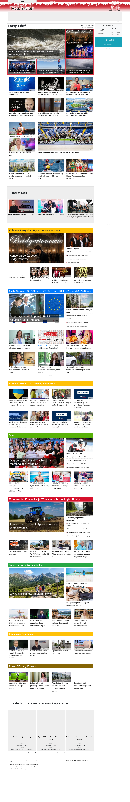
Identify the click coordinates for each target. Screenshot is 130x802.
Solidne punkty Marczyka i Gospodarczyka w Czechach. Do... (16, 478)
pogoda (68, 751)
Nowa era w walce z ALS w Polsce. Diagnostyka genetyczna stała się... (83, 415)
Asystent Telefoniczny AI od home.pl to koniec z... (61, 545)
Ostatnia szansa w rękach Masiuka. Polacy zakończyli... (39, 476)
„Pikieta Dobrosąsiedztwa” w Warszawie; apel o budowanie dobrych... (18, 393)
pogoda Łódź (108, 16)
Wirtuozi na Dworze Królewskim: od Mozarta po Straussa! (83, 270)
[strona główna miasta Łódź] (21, 7)
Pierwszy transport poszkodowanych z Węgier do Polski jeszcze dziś (61, 393)
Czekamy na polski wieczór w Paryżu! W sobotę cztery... (82, 476)
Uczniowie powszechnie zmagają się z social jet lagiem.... (39, 643)
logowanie (29, 755)
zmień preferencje (28, 758)
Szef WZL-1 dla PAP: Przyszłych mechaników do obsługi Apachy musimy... (18, 644)
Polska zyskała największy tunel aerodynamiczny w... (38, 614)
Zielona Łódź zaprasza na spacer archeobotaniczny (83, 642)
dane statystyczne (108, 35)
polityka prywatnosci (38, 758)
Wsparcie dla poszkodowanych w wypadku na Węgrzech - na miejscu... (83, 394)
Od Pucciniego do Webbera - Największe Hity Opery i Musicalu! (61, 270)
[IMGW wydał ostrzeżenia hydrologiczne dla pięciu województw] (36, 34)
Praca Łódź (42, 337)
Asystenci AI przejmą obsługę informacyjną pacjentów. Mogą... (82, 545)
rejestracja (35, 755)
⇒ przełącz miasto (18, 753)
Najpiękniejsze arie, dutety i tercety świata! (39, 269)
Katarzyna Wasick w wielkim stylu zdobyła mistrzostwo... (60, 476)
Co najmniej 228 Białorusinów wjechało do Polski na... (82, 676)
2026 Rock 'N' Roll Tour (18, 268)
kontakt (23, 755)
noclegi (74, 751)
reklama (12, 755)
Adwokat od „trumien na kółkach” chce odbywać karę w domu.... (60, 678)
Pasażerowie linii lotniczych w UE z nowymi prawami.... (81, 614)
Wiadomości (53, 1)
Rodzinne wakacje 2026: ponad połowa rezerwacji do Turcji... (17, 614)
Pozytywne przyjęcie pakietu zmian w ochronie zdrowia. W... (39, 415)
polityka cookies (19, 758)
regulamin (12, 758)
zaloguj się (115, 1)
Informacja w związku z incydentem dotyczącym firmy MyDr (61, 415)
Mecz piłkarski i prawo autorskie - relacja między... (17, 676)
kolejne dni (101, 24)
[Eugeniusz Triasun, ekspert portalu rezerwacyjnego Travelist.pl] (36, 574)
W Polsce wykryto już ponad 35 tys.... (21, 144)
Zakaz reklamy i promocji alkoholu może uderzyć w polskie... (39, 676)
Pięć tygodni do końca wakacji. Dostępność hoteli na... (60, 614)
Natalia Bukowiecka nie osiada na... (21, 126)
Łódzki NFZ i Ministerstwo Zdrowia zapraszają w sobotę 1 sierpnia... (39, 393)
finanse (79, 751)
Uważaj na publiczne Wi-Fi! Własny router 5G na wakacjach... (39, 545)
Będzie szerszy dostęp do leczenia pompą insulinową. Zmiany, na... (18, 415)
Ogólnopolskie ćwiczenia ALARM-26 (61, 642)
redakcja (17, 755)
